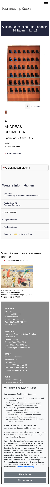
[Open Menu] (46, 4)
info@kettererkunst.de (14, 325)
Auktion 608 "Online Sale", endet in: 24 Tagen (25, 28)
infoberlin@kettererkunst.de (16, 370)
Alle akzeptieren (25, 480)
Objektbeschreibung (17, 167)
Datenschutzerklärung (25, 467)
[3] (2, 55)
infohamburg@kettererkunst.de (17, 348)
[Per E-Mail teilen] (15, 234)
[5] (45, 55)
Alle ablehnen (25, 474)
